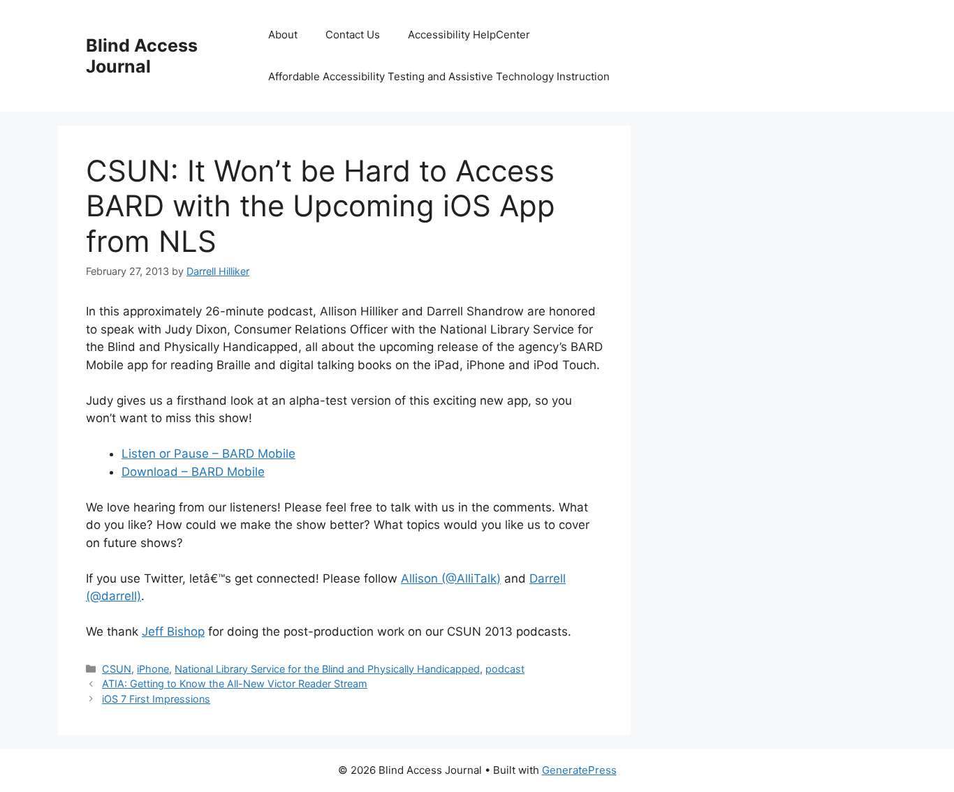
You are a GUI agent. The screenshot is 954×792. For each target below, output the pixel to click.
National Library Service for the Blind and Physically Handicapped (327, 669)
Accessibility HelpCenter (469, 34)
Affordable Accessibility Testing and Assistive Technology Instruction (439, 76)
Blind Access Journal (142, 56)
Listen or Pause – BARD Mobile (208, 454)
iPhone (153, 669)
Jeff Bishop (173, 631)
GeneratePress (579, 770)
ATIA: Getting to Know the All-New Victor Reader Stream (234, 683)
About (283, 34)
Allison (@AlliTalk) (451, 578)
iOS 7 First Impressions (156, 699)
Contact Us (352, 34)
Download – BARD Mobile (193, 472)
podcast (504, 669)
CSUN (116, 669)
